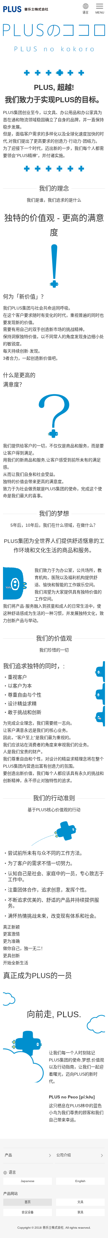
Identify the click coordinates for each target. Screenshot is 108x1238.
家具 (80, 1212)
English (80, 1181)
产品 (8, 1155)
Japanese (27, 1181)
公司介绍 (63, 1155)
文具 (80, 1202)
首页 (28, 1202)
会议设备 (28, 1212)
